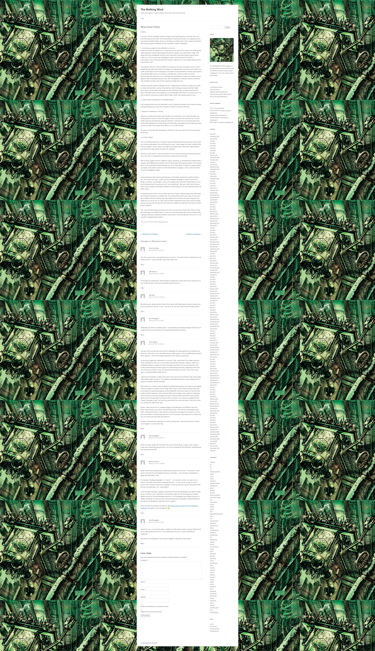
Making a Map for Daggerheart (219, 92)
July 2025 (212, 141)
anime (212, 476)
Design (212, 509)
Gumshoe (213, 532)
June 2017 (213, 230)
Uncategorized (214, 607)
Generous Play (214, 525)
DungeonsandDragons (216, 514)
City (211, 500)
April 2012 (213, 366)
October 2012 (214, 352)
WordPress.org (214, 631)
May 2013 (213, 335)
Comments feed (214, 629)
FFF (211, 518)
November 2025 (214, 136)
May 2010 (213, 420)
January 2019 (213, 192)
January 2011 (213, 401)
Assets (212, 478)
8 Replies (143, 32)
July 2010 (212, 415)
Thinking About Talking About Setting (221, 94)
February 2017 (214, 237)
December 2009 (214, 432)
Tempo (212, 598)
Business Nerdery (215, 495)
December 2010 (214, 403)
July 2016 (212, 253)
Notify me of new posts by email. (151, 612)
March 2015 (213, 286)
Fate (211, 516)
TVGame (212, 605)
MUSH (212, 561)
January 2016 (213, 265)
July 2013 (212, 331)
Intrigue (212, 542)
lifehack (212, 544)
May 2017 (213, 232)
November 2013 (214, 321)
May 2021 (213, 162)
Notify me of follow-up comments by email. (155, 606)
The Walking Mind (152, 9)
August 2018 (213, 202)
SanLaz (212, 579)
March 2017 (213, 235)
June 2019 (213, 183)
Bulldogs (212, 490)
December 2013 (214, 319)
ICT (211, 537)
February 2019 (214, 190)
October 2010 (214, 408)
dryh (211, 511)
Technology (213, 596)
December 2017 (214, 218)
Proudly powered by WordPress (149, 643)
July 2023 (212, 153)
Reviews (212, 575)
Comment (144, 560)
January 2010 (213, 429)
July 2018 (212, 204)
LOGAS (212, 549)
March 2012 (213, 368)
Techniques (213, 593)
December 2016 (214, 242)
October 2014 (214, 296)
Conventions (213, 502)
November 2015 (214, 267)
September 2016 (214, 249)
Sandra (212, 115)
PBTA (211, 565)
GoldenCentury (214, 530)
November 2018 (214, 197)
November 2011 (214, 378)
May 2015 (213, 282)
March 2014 (213, 312)
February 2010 (214, 427)
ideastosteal (213, 539)
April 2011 (213, 394)
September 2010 (214, 410)
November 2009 (214, 434)
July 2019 (212, 181)
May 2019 (213, 185)
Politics (212, 572)
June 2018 (213, 206)
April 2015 (213, 284)
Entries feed (213, 626)
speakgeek (213, 591)
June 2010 (213, 417)
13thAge (212, 462)
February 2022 (214, 160)
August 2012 (213, 357)
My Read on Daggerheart (226, 122)
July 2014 (212, 303)
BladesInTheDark (215, 483)
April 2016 (213, 258)
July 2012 (212, 359)
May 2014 (213, 307)
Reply (142, 264)
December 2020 (214, 167)
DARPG (212, 507)
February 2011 (214, 399)
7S (210, 469)
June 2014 (213, 305)
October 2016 (214, 246)
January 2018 (213, 216)
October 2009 (214, 436)
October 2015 (214, 270)
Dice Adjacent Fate (221, 115)
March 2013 (213, 340)
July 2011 (212, 387)
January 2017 (213, 239)
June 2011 (213, 389)
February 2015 (214, 289)
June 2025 (213, 143)
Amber (212, 474)
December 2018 (214, 195)
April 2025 (213, 146)
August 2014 (213, 300)
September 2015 (214, 272)
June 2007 (213, 450)
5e (210, 467)
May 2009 (213, 443)
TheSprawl (213, 600)
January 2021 (213, 164)
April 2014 (213, 310)
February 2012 (214, 371)
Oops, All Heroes (215, 89)
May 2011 (213, 392)
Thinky (212, 603)
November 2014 (214, 293)
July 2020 (212, 171)
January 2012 (213, 373)
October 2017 (214, 221)
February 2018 (214, 214)
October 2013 (214, 324)
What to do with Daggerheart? (218, 96)
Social (211, 589)
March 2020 (213, 176)
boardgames (213, 485)
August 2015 (213, 274)
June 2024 (213, 148)
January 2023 (213, 155)
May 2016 (213, 256)
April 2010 (213, 422)
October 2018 (214, 199)
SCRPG (212, 582)
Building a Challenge (194, 234)
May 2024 (213, 150)
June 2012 (213, 361)
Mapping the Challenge (149, 234)
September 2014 (214, 298)
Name (143, 582)
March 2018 (213, 211)
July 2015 (212, 277)
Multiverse (213, 558)
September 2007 (214, 448)
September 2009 (214, 439)
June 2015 (213, 279)
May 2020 (213, 174)
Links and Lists (214, 546)
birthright (213, 481)
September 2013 (214, 326)
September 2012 (214, 354)
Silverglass (213, 586)
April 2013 (213, 338)
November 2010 (214, 406)
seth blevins (153, 272)
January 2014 (213, 317)
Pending (212, 568)
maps (211, 551)
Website (143, 597)
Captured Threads (215, 497)
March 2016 (213, 260)
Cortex (212, 504)
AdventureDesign (215, 471)
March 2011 (213, 396)
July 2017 (212, 228)
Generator (213, 523)
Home (142, 18)
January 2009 (213, 446)
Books (212, 488)
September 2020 (214, 169)
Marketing (213, 553)
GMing (212, 528)
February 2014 (214, 314)
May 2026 (213, 134)
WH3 (211, 610)
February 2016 (214, 263)
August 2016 (213, 251)
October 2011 (214, 380)
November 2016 (214, 244)
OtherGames (213, 563)
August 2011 (213, 385)
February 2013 (214, 342)
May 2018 (213, 209)
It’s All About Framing (216, 87)
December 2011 (214, 375)
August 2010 (213, 413)
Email (143, 589)
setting (212, 584)
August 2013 (213, 328)
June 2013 (213, 333)
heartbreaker (214, 535)
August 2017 (213, 225)
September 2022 (214, 157)
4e (155, 222)
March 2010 (213, 425)
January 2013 (213, 345)
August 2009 (213, 441)
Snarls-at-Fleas (154, 248)
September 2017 (214, 223)
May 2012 (213, 364)
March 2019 (213, 188)
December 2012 (214, 347)
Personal (212, 570)
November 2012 (214, 350)
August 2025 (213, 139)
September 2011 (214, 382)
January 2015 (213, 291)
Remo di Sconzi (154, 461)
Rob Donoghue (154, 318)
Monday (212, 556)
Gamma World (214, 521)
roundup (212, 577)
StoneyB (151, 295)
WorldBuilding (214, 612)
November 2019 (214, 178)
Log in (211, 624)
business (212, 493)
